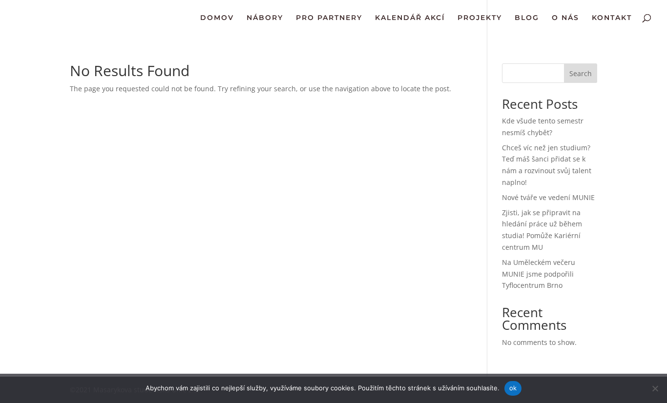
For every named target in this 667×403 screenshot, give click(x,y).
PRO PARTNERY (329, 18)
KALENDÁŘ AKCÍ (410, 18)
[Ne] (655, 388)
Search (580, 73)
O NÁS (565, 18)
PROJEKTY (480, 18)
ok (513, 388)
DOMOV (217, 18)
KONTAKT (612, 18)
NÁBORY (265, 18)
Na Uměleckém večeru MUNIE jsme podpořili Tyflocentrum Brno (538, 274)
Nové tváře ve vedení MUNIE (548, 197)
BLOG (527, 18)
